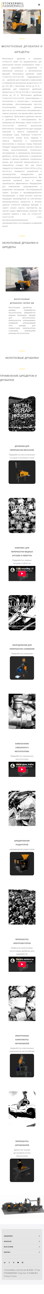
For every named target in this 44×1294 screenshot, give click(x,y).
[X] (13, 1262)
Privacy (7, 1276)
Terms (14, 1276)
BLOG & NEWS (8, 1247)
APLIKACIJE (7, 1241)
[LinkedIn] (4, 1262)
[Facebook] (9, 1262)
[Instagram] (22, 1262)
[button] (39, 4)
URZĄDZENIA (8, 1236)
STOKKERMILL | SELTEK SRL (15, 1270)
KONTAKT (7, 1252)
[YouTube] (18, 1262)
